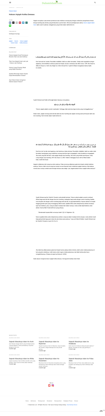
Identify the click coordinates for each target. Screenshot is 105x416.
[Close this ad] (104, 410)
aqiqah (11, 41)
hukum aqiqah (24, 41)
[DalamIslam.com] (52, 2)
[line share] (10, 26)
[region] (64, 41)
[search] (95, 2)
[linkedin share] (23, 23)
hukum (16, 41)
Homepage (11, 7)
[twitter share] (13, 23)
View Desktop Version (72, 404)
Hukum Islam (19, 7)
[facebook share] (10, 23)
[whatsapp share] (26, 23)
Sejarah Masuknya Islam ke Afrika (21, 359)
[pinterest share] (20, 23)
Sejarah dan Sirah (14, 337)
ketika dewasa (23, 42)
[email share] (17, 23)
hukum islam (14, 42)
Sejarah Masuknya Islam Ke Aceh (21, 341)
